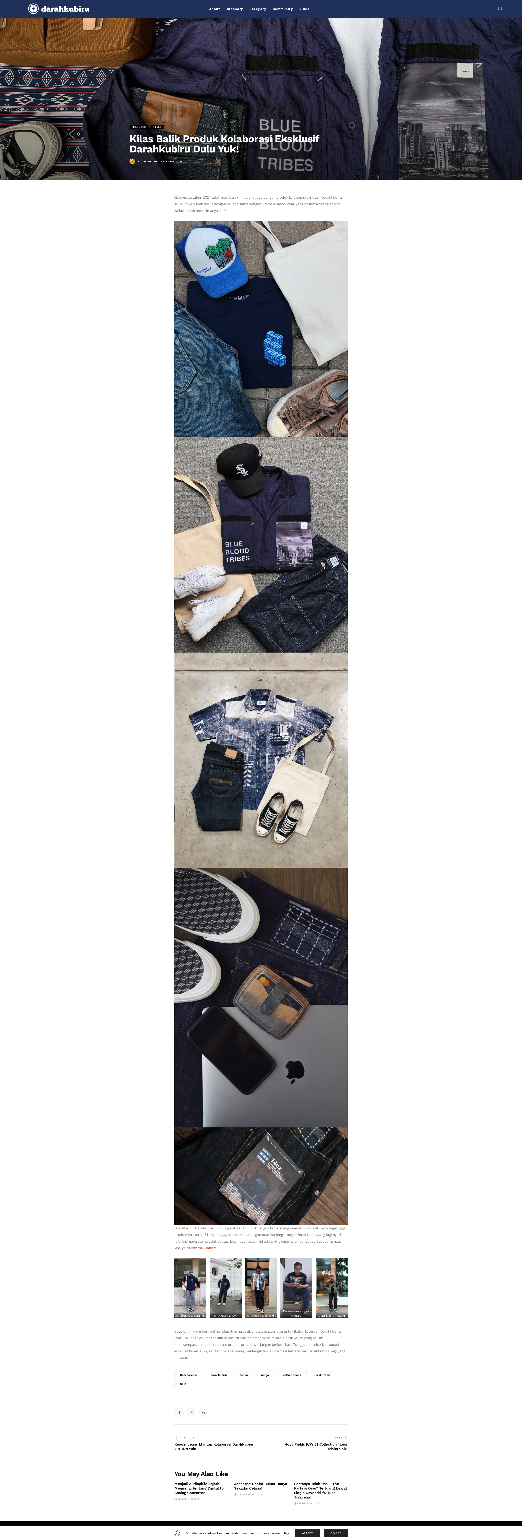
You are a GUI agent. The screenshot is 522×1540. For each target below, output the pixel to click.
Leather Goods (291, 1375)
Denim (243, 1375)
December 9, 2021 (188, 1498)
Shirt (183, 1384)
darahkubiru (218, 1375)
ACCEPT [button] (307, 1533)
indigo (265, 1375)
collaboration (189, 1375)
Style (157, 127)
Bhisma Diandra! (204, 1247)
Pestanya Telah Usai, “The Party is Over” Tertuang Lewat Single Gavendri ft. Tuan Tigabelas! (320, 1490)
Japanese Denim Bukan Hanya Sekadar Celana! (260, 1486)
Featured (139, 127)
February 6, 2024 (308, 1503)
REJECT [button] (336, 1533)
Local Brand (322, 1375)
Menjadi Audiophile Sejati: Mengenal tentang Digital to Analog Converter (198, 1488)
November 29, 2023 (249, 1494)
